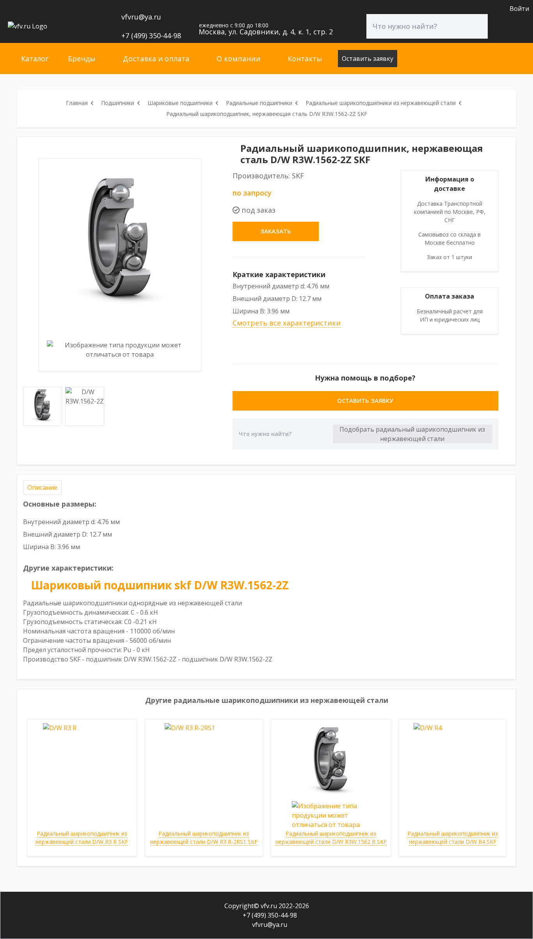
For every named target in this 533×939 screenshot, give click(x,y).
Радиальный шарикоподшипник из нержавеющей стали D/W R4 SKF (452, 837)
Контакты (305, 58)
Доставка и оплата (156, 58)
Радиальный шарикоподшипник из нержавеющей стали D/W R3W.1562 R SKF (331, 837)
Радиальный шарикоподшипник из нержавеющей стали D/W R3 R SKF (82, 837)
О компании (238, 58)
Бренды (82, 58)
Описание (42, 487)
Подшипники (117, 103)
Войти (519, 8)
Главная (77, 103)
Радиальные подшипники (259, 103)
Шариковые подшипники (180, 103)
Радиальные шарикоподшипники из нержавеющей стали (381, 103)
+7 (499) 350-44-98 (150, 35)
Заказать (275, 231)
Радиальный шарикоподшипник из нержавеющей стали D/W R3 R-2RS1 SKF (204, 837)
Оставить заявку (367, 58)
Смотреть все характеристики (287, 322)
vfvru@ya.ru (140, 16)
